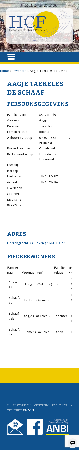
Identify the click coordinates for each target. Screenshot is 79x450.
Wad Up (28, 410)
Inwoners (19, 71)
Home (4, 71)
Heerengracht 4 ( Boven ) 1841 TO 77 (36, 243)
